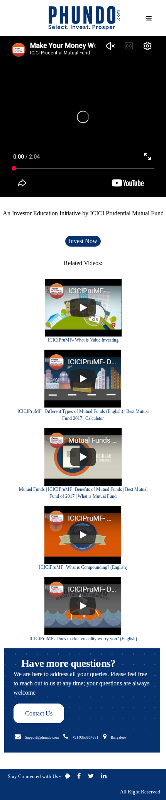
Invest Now (83, 241)
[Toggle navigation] (149, 18)
